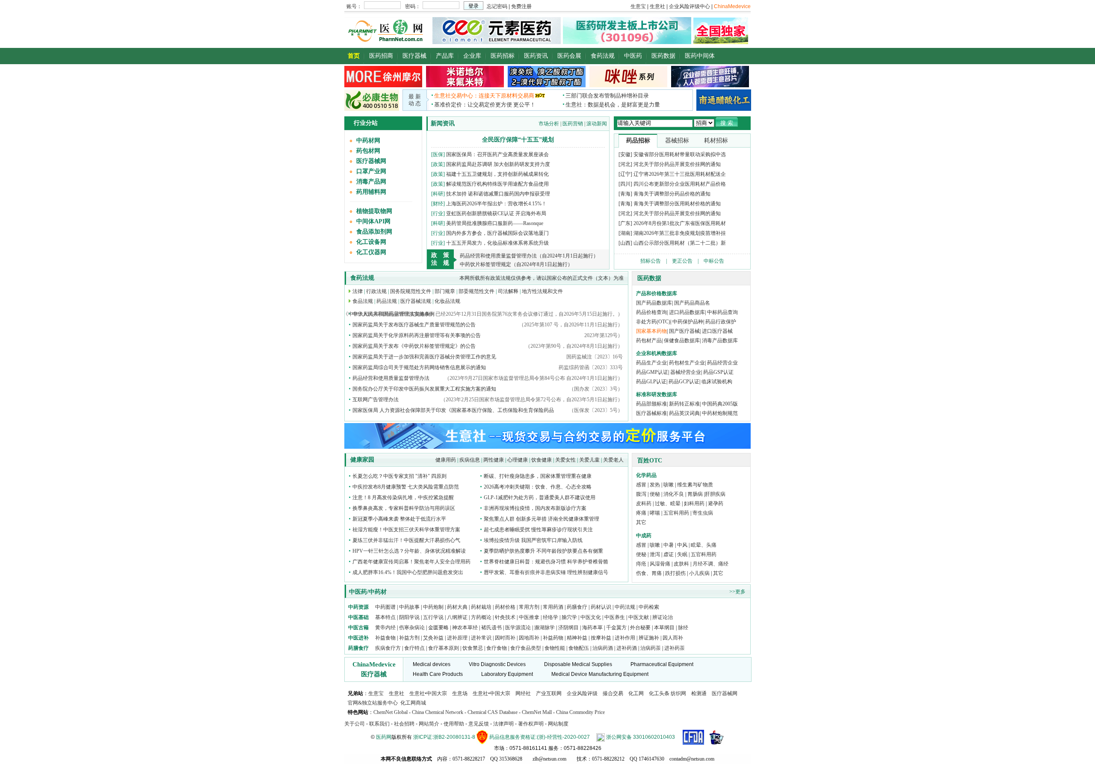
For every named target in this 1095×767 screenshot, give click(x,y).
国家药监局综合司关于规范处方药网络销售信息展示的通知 (419, 367)
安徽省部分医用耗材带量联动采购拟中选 (679, 154)
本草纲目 (664, 628)
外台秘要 (640, 628)
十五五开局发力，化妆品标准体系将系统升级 (497, 243)
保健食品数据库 (682, 341)
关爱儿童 (589, 460)
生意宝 (376, 693)
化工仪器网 (371, 252)
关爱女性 (565, 460)
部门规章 (445, 291)
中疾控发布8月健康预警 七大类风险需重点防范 (405, 487)
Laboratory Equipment (507, 674)
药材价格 (505, 607)
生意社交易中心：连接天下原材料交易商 (484, 95)
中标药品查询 (722, 312)
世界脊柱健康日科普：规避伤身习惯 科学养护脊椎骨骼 (546, 562)
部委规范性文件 (476, 291)
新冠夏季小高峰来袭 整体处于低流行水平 (399, 519)
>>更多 (737, 592)
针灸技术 (505, 617)
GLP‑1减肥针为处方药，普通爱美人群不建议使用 (539, 497)
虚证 (668, 554)
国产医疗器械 (684, 331)
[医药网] (387, 42)
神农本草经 (465, 628)
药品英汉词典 (684, 413)
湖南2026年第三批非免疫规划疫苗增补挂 (679, 233)
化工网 (636, 693)
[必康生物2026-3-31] (371, 109)
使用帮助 (454, 724)
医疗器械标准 (651, 413)
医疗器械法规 (415, 301)
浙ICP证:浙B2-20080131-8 (444, 737)
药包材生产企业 (687, 363)
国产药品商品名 (692, 303)
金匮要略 (438, 628)
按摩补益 (601, 638)
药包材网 (368, 151)
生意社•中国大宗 (428, 693)
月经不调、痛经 (710, 564)
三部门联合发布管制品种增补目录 (607, 95)
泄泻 (655, 554)
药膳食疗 (577, 607)
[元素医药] (496, 42)
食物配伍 (578, 648)
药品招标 (638, 140)
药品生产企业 (651, 363)
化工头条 (659, 693)
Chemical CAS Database (493, 712)
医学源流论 (518, 628)
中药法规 (625, 607)
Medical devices (431, 664)
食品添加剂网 (374, 231)
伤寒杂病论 (412, 628)
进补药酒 (626, 648)
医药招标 (503, 56)
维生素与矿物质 (695, 485)
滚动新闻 (596, 124)
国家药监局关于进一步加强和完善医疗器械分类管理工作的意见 (424, 357)
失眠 (682, 554)
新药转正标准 (684, 404)
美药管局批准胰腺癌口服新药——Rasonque (494, 223)
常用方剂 (529, 607)
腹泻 (641, 494)
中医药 (633, 56)
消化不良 (673, 494)
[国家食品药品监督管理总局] (693, 737)
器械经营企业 (685, 372)
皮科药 (643, 503)
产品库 (445, 56)
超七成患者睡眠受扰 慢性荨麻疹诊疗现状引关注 (538, 530)
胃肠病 (695, 494)
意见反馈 (478, 724)
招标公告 (650, 261)
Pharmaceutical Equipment (661, 664)
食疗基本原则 (443, 648)
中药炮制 (433, 607)
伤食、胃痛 (649, 573)
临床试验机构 (716, 382)
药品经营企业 (722, 363)
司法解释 (508, 291)
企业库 (472, 56)
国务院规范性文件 (410, 291)
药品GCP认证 (684, 382)
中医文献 (638, 617)
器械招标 (677, 140)
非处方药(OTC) (653, 322)
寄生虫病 (703, 513)
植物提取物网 (374, 211)
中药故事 (409, 607)
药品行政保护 (720, 322)
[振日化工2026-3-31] (628, 86)
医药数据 (663, 56)
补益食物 (385, 638)
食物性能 (555, 648)
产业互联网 (549, 693)
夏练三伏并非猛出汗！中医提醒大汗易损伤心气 (406, 540)
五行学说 (433, 617)
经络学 (550, 617)
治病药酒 (602, 648)
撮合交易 (613, 693)
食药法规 (603, 56)
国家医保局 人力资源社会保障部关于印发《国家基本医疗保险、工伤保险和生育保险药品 (453, 410)
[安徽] (625, 154)
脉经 (683, 628)
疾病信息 (469, 460)
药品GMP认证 (652, 372)
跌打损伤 (675, 573)
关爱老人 (613, 460)
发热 (655, 485)
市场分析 (549, 124)
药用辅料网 (371, 192)
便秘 (655, 494)
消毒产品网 (371, 181)
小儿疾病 (699, 573)
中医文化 (590, 617)
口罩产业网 (371, 171)
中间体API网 (373, 221)
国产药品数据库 (654, 303)
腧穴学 (569, 617)
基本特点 (385, 617)
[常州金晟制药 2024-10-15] (465, 86)
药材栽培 (481, 607)
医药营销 (572, 124)
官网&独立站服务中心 (373, 703)
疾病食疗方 (388, 648)
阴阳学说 (409, 617)
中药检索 (649, 607)
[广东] (625, 223)
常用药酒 (553, 607)
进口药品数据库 (687, 312)
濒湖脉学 (544, 628)
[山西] (625, 243)
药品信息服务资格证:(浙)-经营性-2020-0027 (539, 737)
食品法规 (362, 301)
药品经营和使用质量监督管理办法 (390, 378)
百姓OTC (649, 460)
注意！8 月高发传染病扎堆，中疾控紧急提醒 (403, 497)
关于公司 (354, 724)
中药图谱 (385, 607)
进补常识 (482, 638)
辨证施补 (649, 638)
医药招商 (381, 56)
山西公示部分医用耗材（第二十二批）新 (679, 243)
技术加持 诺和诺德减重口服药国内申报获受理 (498, 194)
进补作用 (625, 638)
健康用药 (445, 460)
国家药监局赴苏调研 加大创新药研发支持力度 (498, 164)
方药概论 (481, 617)
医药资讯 (536, 56)
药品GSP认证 (718, 372)
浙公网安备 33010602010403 (640, 737)
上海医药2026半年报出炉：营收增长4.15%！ (496, 204)
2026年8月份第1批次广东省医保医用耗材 (679, 223)
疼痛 (641, 513)
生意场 (460, 693)
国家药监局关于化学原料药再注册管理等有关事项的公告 (416, 335)
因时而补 (506, 638)
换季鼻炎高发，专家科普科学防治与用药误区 (403, 508)
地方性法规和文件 (542, 291)
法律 (357, 291)
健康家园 (362, 459)
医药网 (383, 737)
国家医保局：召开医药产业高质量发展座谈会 (497, 154)
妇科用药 (694, 503)
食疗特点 (414, 648)
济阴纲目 (568, 628)
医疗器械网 (371, 161)
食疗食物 (496, 648)
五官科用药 (676, 513)
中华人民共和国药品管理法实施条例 (393, 314)
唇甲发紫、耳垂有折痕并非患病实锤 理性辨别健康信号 (546, 572)
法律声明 (503, 724)
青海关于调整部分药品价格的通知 (671, 194)
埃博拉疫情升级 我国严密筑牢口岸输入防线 (533, 540)
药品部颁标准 (651, 404)
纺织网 (678, 693)
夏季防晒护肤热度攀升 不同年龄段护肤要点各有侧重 (543, 551)
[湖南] (625, 233)
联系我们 (379, 724)
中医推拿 (529, 617)
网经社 (523, 693)
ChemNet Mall (537, 712)
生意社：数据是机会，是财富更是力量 (612, 104)
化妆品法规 (447, 301)
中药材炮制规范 (720, 413)
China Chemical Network (437, 712)
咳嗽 (668, 485)
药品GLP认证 (651, 382)
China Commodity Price (580, 712)
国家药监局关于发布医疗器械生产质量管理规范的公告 (414, 325)
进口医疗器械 (717, 331)
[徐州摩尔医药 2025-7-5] (383, 86)
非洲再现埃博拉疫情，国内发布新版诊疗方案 (535, 508)
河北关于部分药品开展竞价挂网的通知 (677, 164)
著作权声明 (531, 724)
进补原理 (458, 638)
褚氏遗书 (491, 628)
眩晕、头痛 (703, 545)
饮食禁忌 (472, 648)
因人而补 (673, 638)
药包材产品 (649, 341)
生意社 (396, 693)
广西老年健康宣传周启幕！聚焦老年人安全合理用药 (411, 562)
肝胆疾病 (715, 494)
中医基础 (358, 617)
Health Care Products (438, 674)
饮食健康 (541, 460)
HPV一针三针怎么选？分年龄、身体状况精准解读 (409, 551)
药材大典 (457, 607)
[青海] (625, 194)
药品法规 (386, 301)
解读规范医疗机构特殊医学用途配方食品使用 (497, 184)
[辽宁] (625, 174)
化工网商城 (413, 703)
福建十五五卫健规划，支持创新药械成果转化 (497, 174)
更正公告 (682, 261)
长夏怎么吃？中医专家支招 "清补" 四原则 (399, 476)
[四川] (625, 184)
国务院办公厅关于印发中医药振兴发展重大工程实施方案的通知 (424, 389)
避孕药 (715, 503)
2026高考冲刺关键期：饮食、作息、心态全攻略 (538, 487)
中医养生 (614, 617)
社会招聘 (404, 724)
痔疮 (641, 564)
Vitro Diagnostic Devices (497, 664)
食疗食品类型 (525, 648)
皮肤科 (681, 564)
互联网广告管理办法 (375, 400)
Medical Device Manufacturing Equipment (599, 674)
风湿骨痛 (660, 564)
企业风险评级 (582, 693)
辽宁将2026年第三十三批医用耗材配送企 (679, 174)
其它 (641, 522)
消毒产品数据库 (720, 341)
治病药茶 (650, 648)
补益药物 (553, 638)
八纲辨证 (457, 617)
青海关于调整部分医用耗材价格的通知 (677, 204)
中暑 (668, 545)
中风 (682, 545)
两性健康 (493, 460)
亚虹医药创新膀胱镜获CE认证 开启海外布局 (496, 213)
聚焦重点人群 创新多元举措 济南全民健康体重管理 (541, 519)
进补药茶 (674, 648)
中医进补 (358, 638)
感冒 (641, 485)
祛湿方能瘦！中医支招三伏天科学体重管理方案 (406, 530)
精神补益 (578, 638)
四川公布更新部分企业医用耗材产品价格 (679, 184)
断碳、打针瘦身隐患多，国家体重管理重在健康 (538, 476)
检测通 (699, 693)
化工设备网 (371, 242)
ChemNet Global (390, 712)
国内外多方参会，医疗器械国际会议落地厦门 (497, 233)
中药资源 (358, 607)
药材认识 (601, 607)
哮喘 (655, 513)
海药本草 (592, 628)
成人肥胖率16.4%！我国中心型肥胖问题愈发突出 (407, 572)
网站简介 (429, 724)
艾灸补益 (433, 638)
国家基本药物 (651, 331)
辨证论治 (662, 617)
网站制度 (558, 724)
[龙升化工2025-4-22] (547, 86)
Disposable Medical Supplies (578, 664)
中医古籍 (358, 628)
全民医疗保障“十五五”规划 (518, 139)
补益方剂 (410, 638)
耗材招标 (716, 140)
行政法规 (376, 291)
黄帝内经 (385, 628)
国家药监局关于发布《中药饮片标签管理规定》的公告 (414, 346)
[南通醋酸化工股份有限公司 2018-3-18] (723, 100)
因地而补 (530, 638)
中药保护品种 (687, 322)
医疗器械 (414, 56)
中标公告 (714, 261)
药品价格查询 (651, 312)
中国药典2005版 (720, 404)
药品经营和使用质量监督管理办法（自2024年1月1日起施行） (529, 256)
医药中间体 (700, 56)
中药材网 (368, 140)
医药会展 (569, 56)
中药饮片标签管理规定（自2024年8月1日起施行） (516, 264)
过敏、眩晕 (668, 503)
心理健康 (517, 460)
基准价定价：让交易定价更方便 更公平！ (485, 104)
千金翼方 (616, 628)
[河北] (625, 164)
